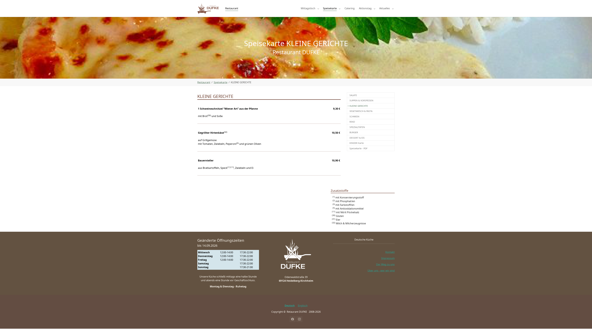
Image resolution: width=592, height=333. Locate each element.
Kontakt (390, 252)
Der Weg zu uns (385, 264)
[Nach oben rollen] (585, 326)
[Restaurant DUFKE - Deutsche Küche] (208, 8)
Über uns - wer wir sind (381, 270)
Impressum (388, 258)
